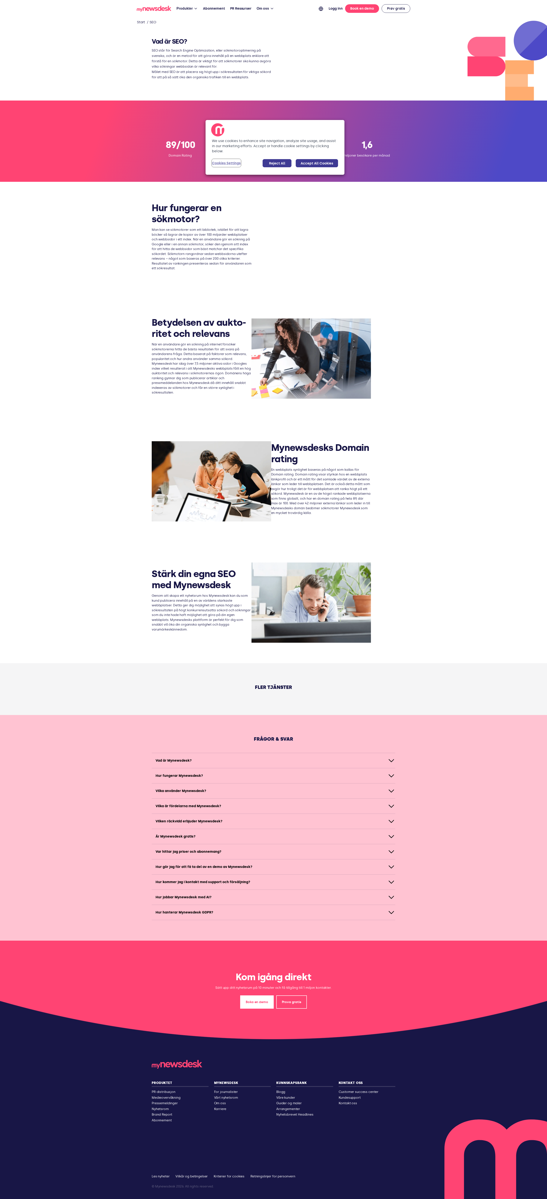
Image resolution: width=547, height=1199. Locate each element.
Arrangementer (288, 1109)
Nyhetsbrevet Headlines (294, 1114)
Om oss (220, 1103)
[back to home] (154, 9)
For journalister (226, 1092)
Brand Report (162, 1114)
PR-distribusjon (163, 1092)
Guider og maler (289, 1103)
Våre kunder (285, 1098)
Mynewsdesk (226, 1083)
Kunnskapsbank (291, 1083)
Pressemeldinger (165, 1103)
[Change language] (321, 8)
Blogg (280, 1092)
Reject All (277, 163)
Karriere (220, 1109)
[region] (275, 147)
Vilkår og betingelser (191, 1176)
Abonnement (162, 1120)
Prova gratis (291, 1002)
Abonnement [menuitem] (214, 8)
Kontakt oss (351, 1083)
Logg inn (336, 8)
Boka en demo (257, 1002)
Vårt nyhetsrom (226, 1098)
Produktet (162, 1083)
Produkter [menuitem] (184, 8)
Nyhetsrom (160, 1109)
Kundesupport (350, 1098)
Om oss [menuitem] (263, 8)
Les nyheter (160, 1176)
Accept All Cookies (317, 163)
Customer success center (359, 1092)
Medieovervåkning (166, 1098)
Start (141, 22)
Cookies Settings (226, 163)
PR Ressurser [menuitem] (240, 8)
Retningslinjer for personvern (272, 1176)
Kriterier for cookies (229, 1176)
